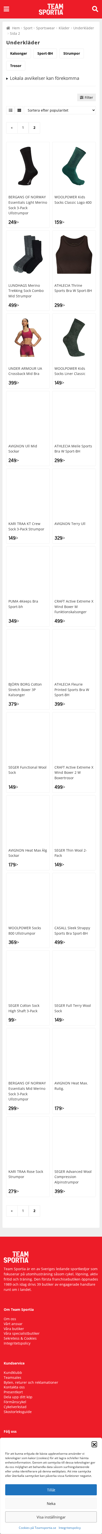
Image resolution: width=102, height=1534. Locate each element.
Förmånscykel (15, 1401)
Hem (16, 28)
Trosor (15, 65)
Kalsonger (18, 53)
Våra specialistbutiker (22, 1333)
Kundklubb (13, 1372)
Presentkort (13, 1392)
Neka (51, 1503)
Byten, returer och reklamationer (31, 1382)
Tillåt (51, 1489)
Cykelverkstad (15, 1406)
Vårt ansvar (13, 1323)
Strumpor (71, 53)
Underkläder (83, 28)
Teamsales (12, 1377)
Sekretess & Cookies (20, 1338)
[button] (94, 1444)
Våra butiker (14, 1328)
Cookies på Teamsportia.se (37, 1528)
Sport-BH (45, 53)
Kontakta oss (14, 1387)
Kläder (64, 28)
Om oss (10, 1318)
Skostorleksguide (18, 1411)
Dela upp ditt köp (18, 1397)
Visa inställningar (51, 1517)
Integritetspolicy (70, 1528)
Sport (28, 28)
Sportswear (45, 28)
